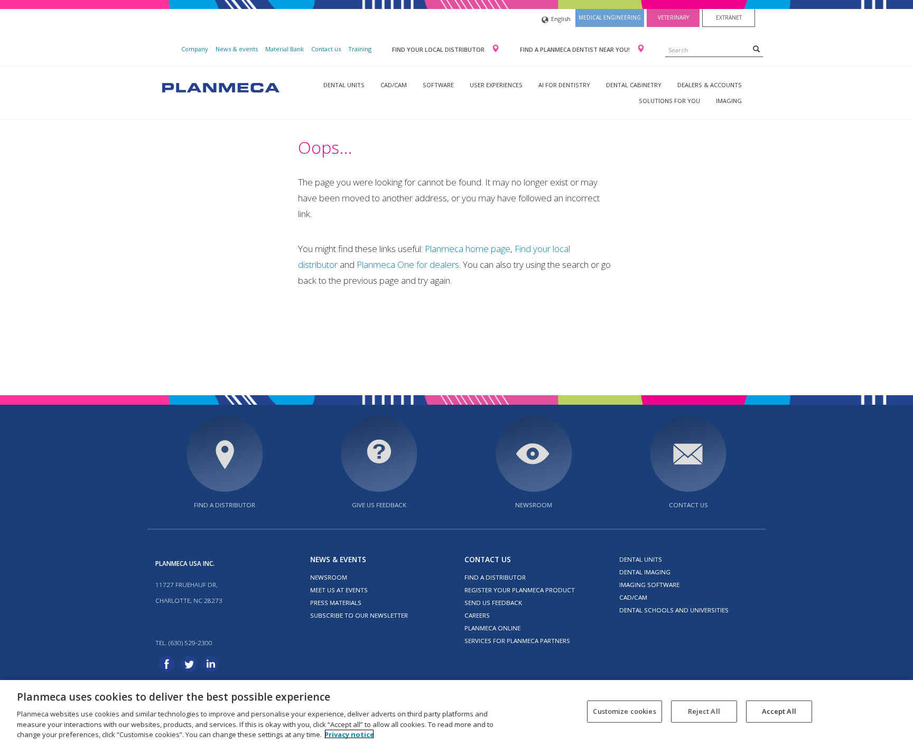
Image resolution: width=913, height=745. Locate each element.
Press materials (335, 603)
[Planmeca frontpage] (219, 86)
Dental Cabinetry (634, 85)
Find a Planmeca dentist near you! (575, 49)
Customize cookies (624, 711)
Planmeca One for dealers (408, 264)
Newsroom (533, 505)
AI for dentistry (564, 85)
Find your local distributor (439, 49)
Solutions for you (669, 101)
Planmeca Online (492, 628)
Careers (477, 615)
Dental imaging (644, 572)
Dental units (344, 85)
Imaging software (649, 585)
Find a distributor (224, 505)
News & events (237, 49)
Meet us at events (339, 590)
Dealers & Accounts (709, 85)
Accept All (779, 711)
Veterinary (673, 17)
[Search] (756, 48)
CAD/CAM (393, 85)
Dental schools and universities (674, 610)
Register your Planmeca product (519, 590)
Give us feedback (379, 505)
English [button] (561, 19)
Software (438, 85)
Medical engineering (610, 17)
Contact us (326, 49)
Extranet (729, 17)
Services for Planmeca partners (517, 641)
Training (359, 49)
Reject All (704, 711)
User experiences (496, 85)
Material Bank (284, 49)
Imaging (729, 101)
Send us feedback (493, 603)
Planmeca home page (467, 249)
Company (194, 49)
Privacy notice (349, 734)
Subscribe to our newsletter (359, 615)
